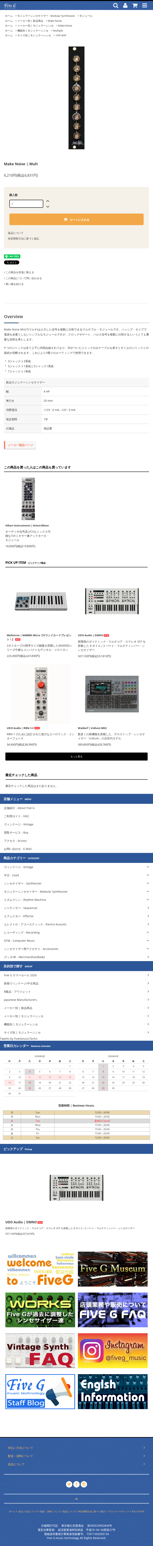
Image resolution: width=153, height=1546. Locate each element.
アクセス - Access (15, 841)
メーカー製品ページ (20, 445)
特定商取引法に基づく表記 (23, 238)
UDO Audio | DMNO (90, 635)
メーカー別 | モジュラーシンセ (35, 25)
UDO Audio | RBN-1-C (20, 728)
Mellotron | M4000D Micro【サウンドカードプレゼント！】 (39, 637)
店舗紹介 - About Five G (19, 808)
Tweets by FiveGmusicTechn (18, 1039)
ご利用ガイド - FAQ (16, 816)
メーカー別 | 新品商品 (30, 21)
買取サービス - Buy (16, 832)
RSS (134, 1511)
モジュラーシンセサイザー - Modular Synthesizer (46, 16)
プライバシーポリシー (118, 1511)
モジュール (85, 16)
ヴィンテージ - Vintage (18, 824)
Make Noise (55, 21)
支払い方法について (28, 1511)
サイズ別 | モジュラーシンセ (34, 35)
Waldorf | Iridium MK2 (92, 728)
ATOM (141, 1511)
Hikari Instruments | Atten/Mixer (27, 525)
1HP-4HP (61, 35)
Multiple (58, 30)
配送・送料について (50, 1511)
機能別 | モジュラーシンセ (32, 30)
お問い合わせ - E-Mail (18, 849)
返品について (16, 233)
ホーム (9, 16)
